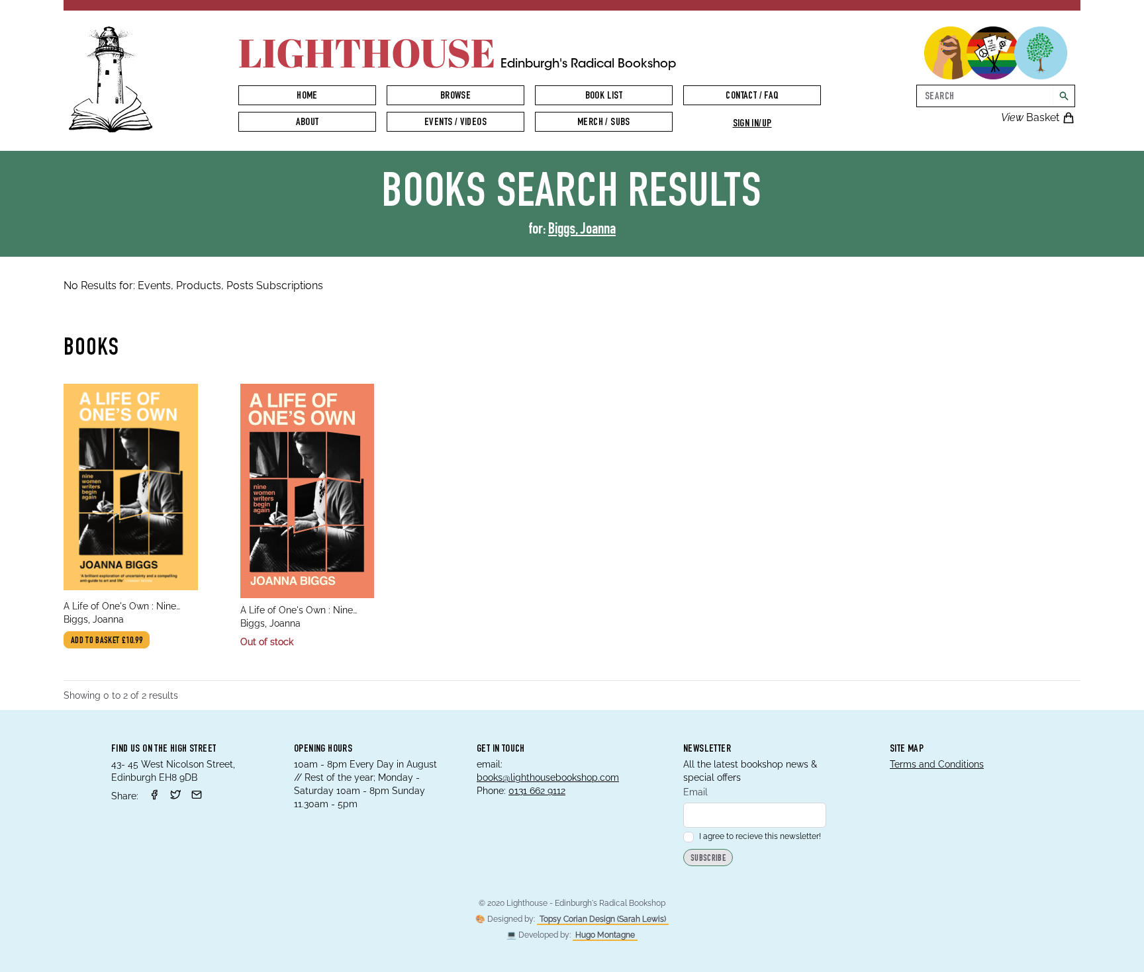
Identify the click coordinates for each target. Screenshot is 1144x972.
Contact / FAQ (752, 96)
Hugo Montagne (605, 935)
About (307, 123)
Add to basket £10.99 (106, 641)
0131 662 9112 (536, 790)
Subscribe (708, 858)
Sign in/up (752, 124)
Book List (604, 96)
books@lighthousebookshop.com (548, 777)
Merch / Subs (603, 123)
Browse (455, 96)
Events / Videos (455, 123)
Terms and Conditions (937, 764)
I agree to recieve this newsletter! (760, 836)
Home (307, 96)
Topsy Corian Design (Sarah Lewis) (603, 919)
